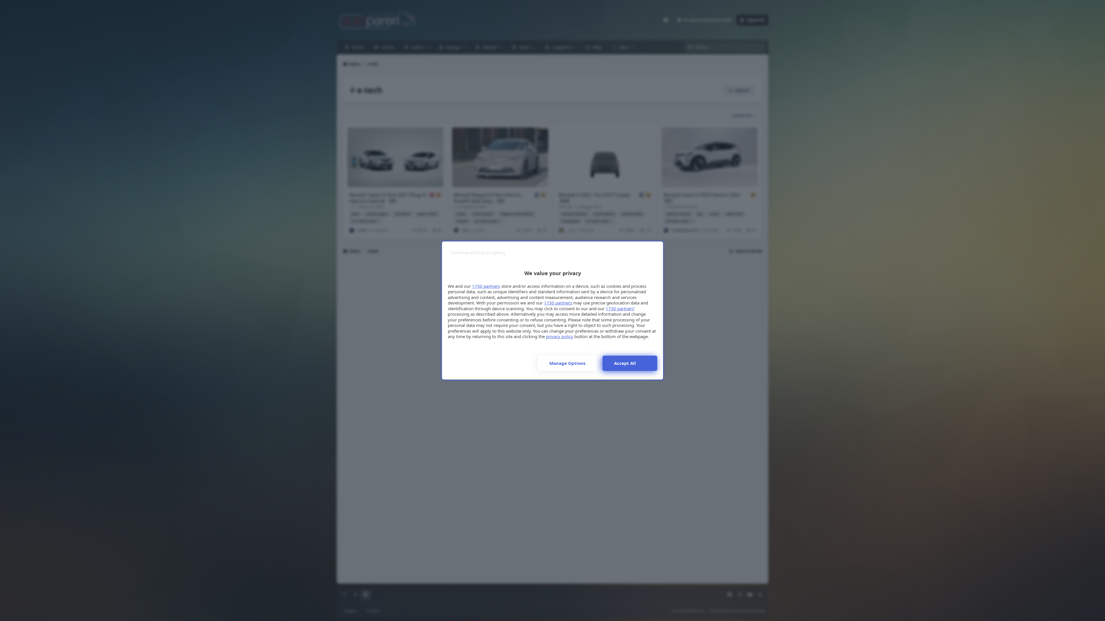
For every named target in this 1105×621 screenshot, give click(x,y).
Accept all (625, 363)
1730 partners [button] (486, 286)
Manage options (567, 363)
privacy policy (559, 336)
